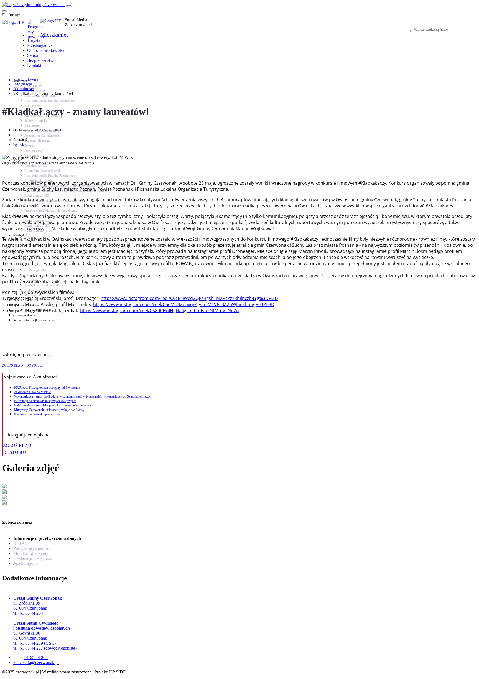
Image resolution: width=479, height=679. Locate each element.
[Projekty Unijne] (52, 24)
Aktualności (23, 89)
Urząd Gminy (33, 85)
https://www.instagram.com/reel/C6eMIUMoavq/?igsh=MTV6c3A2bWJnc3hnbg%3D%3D (183, 304)
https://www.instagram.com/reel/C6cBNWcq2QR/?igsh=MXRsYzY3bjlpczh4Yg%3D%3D (189, 298)
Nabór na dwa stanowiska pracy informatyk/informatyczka (52, 405)
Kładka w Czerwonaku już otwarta (37, 414)
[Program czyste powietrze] (34, 25)
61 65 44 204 (36, 657)
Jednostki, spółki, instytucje (42, 135)
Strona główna (25, 79)
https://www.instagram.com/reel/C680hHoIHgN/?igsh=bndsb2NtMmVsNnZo (159, 310)
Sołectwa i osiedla (35, 120)
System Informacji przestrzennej (34, 320)
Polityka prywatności (31, 548)
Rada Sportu (32, 105)
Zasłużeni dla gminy (37, 140)
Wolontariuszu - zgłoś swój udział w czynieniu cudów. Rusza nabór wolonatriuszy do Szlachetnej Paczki (82, 396)
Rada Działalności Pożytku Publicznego (49, 100)
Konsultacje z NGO (36, 195)
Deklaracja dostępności (33, 558)
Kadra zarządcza (34, 90)
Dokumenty (32, 125)
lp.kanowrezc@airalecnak (36, 662)
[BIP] (15, 24)
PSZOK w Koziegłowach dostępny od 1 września (47, 388)
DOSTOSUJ (35, 365)
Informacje (22, 84)
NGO (16, 160)
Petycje (29, 145)
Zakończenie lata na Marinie (32, 392)
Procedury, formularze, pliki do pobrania (50, 210)
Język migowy (33, 150)
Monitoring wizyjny (30, 553)
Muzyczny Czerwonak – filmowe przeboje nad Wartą (49, 410)
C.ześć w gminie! (35, 270)
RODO (19, 543)
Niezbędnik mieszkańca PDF (42, 285)
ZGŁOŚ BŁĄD (12, 365)
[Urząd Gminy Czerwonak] (33, 4)
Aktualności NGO (35, 165)
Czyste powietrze (24, 315)
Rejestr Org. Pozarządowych (42, 170)
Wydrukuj (19, 145)
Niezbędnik (20, 235)
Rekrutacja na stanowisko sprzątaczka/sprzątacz (45, 401)
